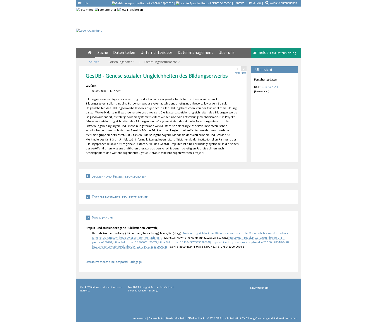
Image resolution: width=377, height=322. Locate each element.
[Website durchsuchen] (266, 3)
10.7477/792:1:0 (270, 87)
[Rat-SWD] (104, 303)
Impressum (139, 318)
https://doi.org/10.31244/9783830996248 (184, 242)
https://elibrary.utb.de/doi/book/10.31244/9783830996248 (129, 246)
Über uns (226, 52)
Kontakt (239, 3)
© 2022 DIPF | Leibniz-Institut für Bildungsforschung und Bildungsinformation (252, 318)
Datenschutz (156, 318)
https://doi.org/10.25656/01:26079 (135, 242)
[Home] (89, 52)
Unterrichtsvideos (157, 52)
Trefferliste (239, 72)
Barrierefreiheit (175, 318)
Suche (103, 52)
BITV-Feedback (196, 318)
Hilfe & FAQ (254, 3)
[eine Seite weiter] (244, 68)
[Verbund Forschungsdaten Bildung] (151, 303)
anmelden (274, 52)
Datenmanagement (195, 52)
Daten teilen (124, 52)
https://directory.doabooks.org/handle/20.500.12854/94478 (250, 242)
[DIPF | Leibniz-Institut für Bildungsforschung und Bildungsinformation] (273, 304)
